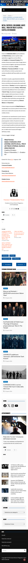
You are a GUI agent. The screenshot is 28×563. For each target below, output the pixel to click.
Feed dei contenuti (6, 538)
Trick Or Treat (7, 258)
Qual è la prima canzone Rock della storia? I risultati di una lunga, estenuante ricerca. (18, 475)
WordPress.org (5, 545)
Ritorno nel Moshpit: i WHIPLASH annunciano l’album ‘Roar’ (13, 293)
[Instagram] (14, 209)
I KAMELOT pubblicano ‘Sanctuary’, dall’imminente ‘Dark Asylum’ (13, 356)
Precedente (8, 264)
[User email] (18, 209)
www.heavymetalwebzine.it (9, 175)
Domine (6, 255)
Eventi (12, 255)
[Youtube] (16, 209)
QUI (12, 159)
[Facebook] (12, 209)
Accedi (3, 535)
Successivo (20, 264)
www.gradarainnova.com (8, 181)
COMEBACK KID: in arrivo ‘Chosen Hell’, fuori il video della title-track (13, 386)
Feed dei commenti (6, 542)
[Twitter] (10, 209)
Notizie (15, 33)
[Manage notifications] (24, 559)
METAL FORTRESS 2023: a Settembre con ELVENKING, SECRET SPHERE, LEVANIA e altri (7, 246)
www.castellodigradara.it (8, 167)
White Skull (16, 258)
